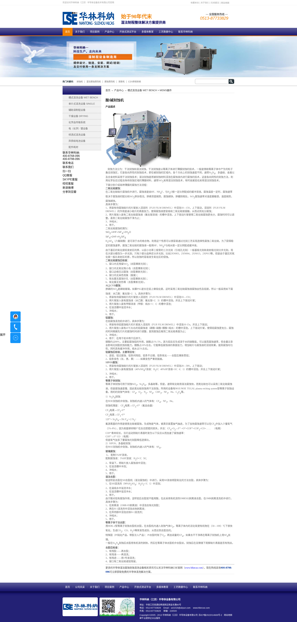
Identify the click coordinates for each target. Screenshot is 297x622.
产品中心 (119, 90)
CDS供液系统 (134, 81)
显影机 (121, 81)
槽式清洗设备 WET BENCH (142, 90)
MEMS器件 (166, 90)
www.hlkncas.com (194, 567)
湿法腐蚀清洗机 (93, 81)
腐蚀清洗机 (109, 81)
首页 (67, 31)
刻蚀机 (80, 81)
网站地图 (227, 615)
